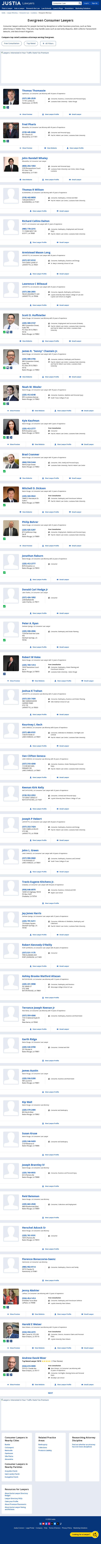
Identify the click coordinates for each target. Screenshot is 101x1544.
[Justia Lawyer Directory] (11, 3)
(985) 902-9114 (29, 1267)
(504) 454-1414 (29, 1298)
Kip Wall (27, 1102)
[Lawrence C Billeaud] (11, 290)
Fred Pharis (29, 124)
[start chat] (95, 1534)
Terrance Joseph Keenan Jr (38, 1007)
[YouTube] (43, 1524)
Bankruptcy (42, 1444)
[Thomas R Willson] (11, 196)
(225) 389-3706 (29, 359)
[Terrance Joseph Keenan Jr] (11, 1014)
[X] (58, 1524)
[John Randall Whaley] (11, 164)
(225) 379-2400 (29, 1109)
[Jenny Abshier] (11, 1296)
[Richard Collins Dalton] (11, 227)
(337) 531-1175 (29, 952)
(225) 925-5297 (29, 529)
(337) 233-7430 (29, 698)
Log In (86, 3)
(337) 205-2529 (29, 98)
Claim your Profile (11, 1501)
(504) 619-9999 (29, 1366)
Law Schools (46, 8)
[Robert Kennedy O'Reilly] (11, 951)
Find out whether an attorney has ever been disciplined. (83, 1445)
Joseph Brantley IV (33, 1164)
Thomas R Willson (33, 189)
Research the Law (33, 8)
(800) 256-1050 (29, 166)
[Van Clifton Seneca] (11, 762)
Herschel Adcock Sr (34, 1227)
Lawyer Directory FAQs (13, 1498)
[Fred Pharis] (11, 130)
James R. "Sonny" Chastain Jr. (40, 351)
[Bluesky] (55, 1524)
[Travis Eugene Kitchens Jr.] (11, 888)
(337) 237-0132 (29, 260)
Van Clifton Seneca (33, 756)
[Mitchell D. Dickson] (11, 494)
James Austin (30, 1070)
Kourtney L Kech (32, 724)
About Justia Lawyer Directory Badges (16, 1494)
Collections (42, 1447)
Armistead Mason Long (36, 252)
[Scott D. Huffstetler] (11, 321)
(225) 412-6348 (29, 394)
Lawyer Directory (12, 13)
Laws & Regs (58, 8)
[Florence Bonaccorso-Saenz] (11, 1265)
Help (45, 1528)
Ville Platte (9, 1456)
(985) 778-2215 (29, 228)
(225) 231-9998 (29, 984)
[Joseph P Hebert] (11, 825)
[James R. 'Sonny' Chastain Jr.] (11, 357)
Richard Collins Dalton (36, 221)
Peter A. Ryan (30, 623)
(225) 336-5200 (29, 1078)
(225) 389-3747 (29, 323)
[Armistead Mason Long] (11, 258)
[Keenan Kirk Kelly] (11, 793)
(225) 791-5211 (29, 921)
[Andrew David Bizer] (11, 1364)
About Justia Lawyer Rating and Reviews (15, 1508)
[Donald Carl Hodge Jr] (11, 596)
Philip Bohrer (30, 522)
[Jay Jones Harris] (11, 919)
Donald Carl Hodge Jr (35, 589)
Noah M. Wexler (32, 387)
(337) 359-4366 (29, 1015)
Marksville (9, 1450)
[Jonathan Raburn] (11, 562)
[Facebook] (46, 1524)
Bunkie (7, 1444)
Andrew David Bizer (34, 1358)
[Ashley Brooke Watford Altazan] (11, 982)
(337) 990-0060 (29, 858)
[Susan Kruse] (11, 1139)
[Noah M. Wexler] (11, 393)
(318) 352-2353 (29, 795)
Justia (3, 13)
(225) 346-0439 (29, 1141)
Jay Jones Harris (31, 913)
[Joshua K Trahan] (11, 697)
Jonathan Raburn (32, 555)
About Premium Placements (15, 1504)
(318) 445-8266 (29, 132)
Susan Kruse (29, 1133)
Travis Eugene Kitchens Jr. (38, 881)
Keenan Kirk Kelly (33, 787)
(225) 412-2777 (29, 428)
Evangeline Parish (11, 1477)
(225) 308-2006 (29, 631)
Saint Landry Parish (12, 1474)
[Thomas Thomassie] (11, 97)
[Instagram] (49, 1524)
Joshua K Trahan (32, 690)
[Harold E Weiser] (11, 1330)
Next (50, 1393)
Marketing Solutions (82, 8)
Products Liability (45, 1450)
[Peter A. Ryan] (11, 629)
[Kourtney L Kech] (11, 731)
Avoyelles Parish (11, 1471)
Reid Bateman (30, 1196)
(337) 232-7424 (29, 826)
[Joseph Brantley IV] (11, 1171)
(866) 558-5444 (29, 462)
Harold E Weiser (32, 1324)
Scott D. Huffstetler (34, 315)
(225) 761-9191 (29, 1235)
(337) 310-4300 (29, 763)
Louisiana (34, 13)
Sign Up (94, 3)
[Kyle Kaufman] (11, 427)
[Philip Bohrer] (11, 528)
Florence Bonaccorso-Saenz (38, 1259)
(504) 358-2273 (29, 1332)
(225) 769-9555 (29, 1172)
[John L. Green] (11, 856)
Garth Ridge (29, 1039)
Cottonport (9, 1447)
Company (39, 1528)
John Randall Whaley (35, 158)
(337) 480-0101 (29, 732)
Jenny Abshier (30, 1290)
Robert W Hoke (31, 657)
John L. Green (30, 850)
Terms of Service (54, 1528)
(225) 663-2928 (29, 1204)
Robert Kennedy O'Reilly (37, 944)
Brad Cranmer (30, 454)
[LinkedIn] (40, 1524)
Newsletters (69, 8)
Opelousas (9, 1453)
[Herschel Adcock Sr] (11, 1234)
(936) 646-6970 (29, 889)
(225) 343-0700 (29, 1047)
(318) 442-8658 (29, 197)
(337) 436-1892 (29, 597)
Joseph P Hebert (32, 818)
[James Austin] (11, 1077)
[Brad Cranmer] (11, 460)
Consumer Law (24, 13)
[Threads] (52, 1524)
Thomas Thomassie (34, 90)
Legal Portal (30, 1528)
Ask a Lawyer (19, 8)
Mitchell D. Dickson (34, 488)
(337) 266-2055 (29, 291)
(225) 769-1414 (29, 665)
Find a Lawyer (7, 8)
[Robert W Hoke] (11, 663)
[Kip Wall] (11, 1108)
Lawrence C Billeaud (34, 283)
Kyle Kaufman (30, 420)
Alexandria (9, 1459)
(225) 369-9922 (29, 496)
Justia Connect (19, 1528)
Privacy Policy (67, 1528)
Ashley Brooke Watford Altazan (41, 976)
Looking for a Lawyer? (81, 1534)
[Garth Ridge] (11, 1045)
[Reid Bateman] (11, 1202)
